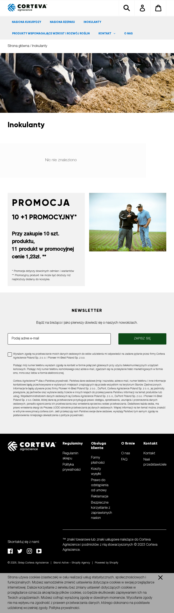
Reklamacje (99, 497)
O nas (125, 453)
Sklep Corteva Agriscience (33, 563)
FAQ (124, 460)
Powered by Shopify (106, 563)
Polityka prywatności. (64, 608)
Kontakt (149, 453)
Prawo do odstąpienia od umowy (99, 485)
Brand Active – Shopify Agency (71, 563)
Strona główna (18, 46)
